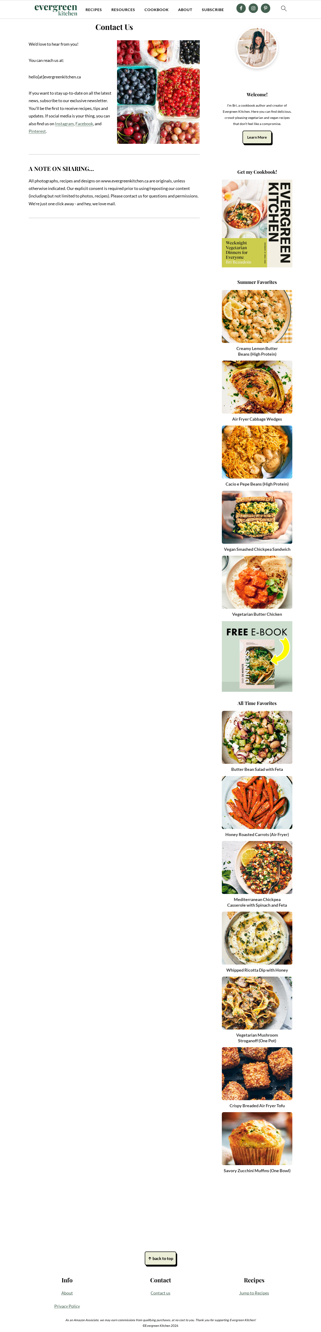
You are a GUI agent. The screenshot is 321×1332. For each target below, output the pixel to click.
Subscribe (213, 9)
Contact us (160, 1293)
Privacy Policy (67, 1306)
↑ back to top (160, 1258)
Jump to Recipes (254, 1293)
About (185, 9)
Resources (123, 9)
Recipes (94, 9)
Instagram (64, 123)
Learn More (257, 137)
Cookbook (157, 9)
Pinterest (37, 131)
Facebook (84, 123)
